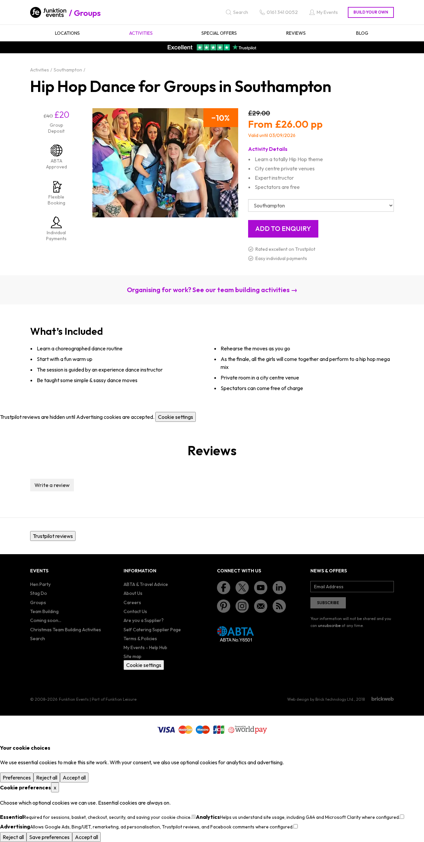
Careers (132, 602)
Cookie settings (175, 417)
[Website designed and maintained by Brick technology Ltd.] (382, 699)
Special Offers (219, 33)
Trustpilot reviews (53, 536)
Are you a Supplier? (144, 620)
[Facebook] (223, 587)
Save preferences (49, 837)
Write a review (52, 485)
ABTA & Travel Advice (146, 584)
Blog (362, 33)
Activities (141, 33)
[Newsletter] (260, 606)
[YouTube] (260, 587)
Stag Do (38, 593)
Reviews (296, 33)
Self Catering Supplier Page (152, 630)
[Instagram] (242, 606)
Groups (87, 13)
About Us (133, 593)
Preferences (17, 777)
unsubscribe (329, 625)
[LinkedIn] (279, 587)
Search (37, 639)
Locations (67, 33)
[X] (242, 587)
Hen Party (40, 584)
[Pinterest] (223, 606)
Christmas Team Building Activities (65, 630)
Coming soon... (45, 620)
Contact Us (135, 611)
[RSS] (279, 606)
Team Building (44, 611)
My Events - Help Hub (145, 647)
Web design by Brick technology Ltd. (320, 699)
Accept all (74, 777)
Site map (132, 656)
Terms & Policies (140, 639)
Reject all (46, 777)
